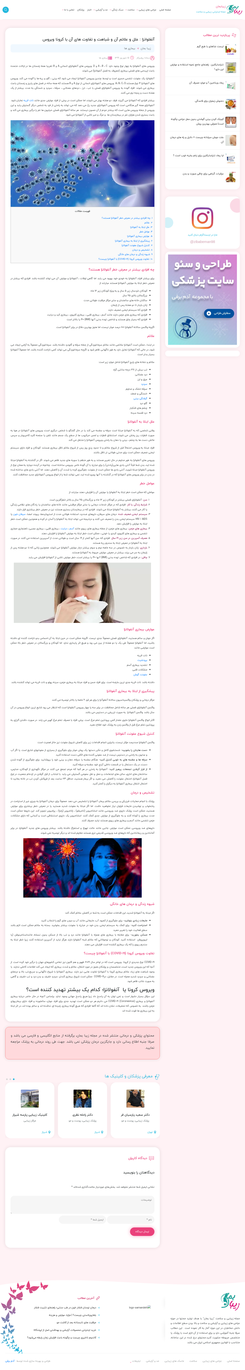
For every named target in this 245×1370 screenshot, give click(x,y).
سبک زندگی (117, 10)
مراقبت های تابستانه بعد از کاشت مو (76, 1322)
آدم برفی (10, 1361)
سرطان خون (19, 514)
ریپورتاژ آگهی (63, 20)
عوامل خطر (145, 231)
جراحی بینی (146, 14)
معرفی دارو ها (123, 20)
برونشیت (142, 660)
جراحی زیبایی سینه (142, 20)
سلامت (131, 10)
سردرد (144, 384)
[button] (14, 1079)
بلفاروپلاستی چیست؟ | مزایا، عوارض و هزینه (72, 1315)
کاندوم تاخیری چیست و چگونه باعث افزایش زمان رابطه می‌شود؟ (61, 1337)
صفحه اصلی (165, 10)
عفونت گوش (140, 674)
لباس (101, 20)
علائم (148, 222)
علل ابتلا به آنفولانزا (141, 227)
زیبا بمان (146, 48)
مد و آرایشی (102, 10)
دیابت (64, 528)
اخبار (89, 10)
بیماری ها (126, 14)
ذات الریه (29, 100)
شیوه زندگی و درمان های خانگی (135, 254)
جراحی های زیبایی (147, 10)
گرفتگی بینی (140, 398)
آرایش (100, 14)
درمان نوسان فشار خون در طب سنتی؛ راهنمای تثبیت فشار (65, 1307)
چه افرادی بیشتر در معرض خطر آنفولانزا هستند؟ (127, 218)
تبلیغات (66, 14)
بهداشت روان (113, 20)
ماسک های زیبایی (110, 14)
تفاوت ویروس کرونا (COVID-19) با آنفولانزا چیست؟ (125, 259)
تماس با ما (69, 10)
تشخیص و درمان (142, 250)
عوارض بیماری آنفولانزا (139, 236)
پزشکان (80, 10)
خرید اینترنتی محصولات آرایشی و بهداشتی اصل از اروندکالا (65, 1330)
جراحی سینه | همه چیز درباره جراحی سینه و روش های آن (99, 22)
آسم (71, 528)
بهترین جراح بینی (105, 19)
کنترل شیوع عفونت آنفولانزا (137, 245)
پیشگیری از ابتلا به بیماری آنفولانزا (133, 241)
